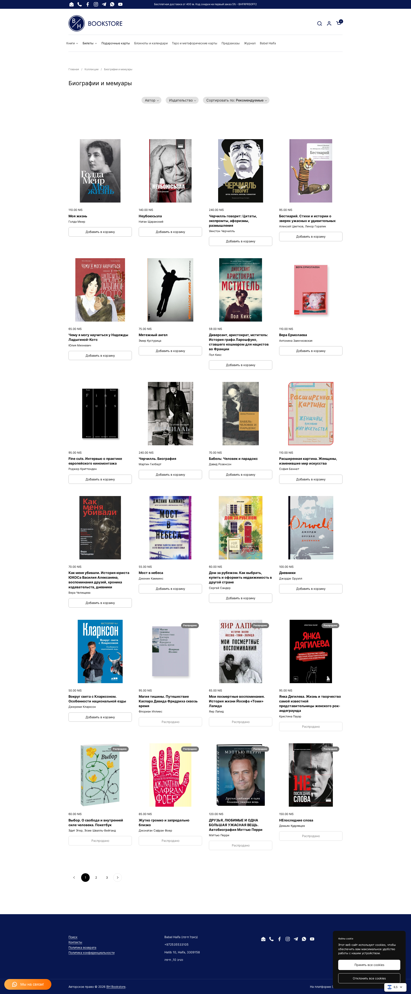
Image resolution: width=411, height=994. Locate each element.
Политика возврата (82, 947)
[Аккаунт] (329, 23)
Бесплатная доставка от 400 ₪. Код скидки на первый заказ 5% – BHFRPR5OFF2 (205, 4)
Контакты (75, 942)
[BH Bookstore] (95, 23)
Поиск (72, 937)
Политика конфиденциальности (91, 952)
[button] (319, 23)
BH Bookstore (115, 986)
